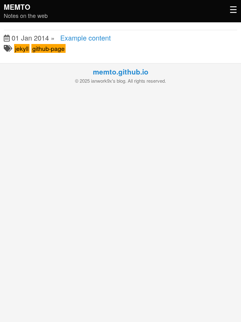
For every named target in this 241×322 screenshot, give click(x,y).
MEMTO (17, 7)
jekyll (22, 48)
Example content (85, 37)
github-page (48, 48)
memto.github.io (120, 72)
